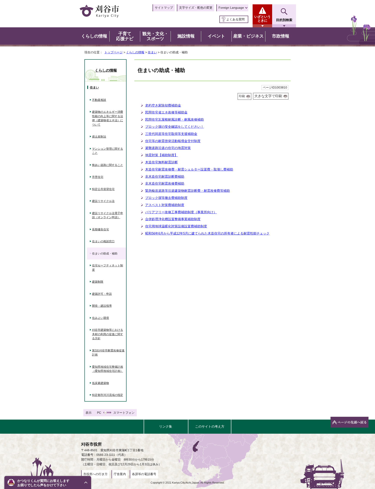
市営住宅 (97, 177)
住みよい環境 (100, 318)
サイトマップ (164, 7)
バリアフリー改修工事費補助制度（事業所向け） (181, 212)
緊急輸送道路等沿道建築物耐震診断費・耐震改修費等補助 (187, 190)
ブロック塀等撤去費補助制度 (166, 198)
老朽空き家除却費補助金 (163, 105)
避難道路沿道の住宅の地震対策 (168, 148)
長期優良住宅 (100, 229)
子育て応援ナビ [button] (124, 36)
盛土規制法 (99, 136)
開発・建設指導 (102, 305)
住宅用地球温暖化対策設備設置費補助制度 (176, 226)
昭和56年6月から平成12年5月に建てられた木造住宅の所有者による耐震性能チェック (207, 233)
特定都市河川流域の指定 (107, 395)
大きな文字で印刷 (268, 96)
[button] (47, 482)
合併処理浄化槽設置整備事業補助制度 (173, 219)
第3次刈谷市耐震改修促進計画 (108, 352)
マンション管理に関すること (107, 151)
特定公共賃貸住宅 (103, 189)
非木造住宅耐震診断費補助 (164, 176)
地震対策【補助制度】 (161, 155)
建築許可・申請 (102, 293)
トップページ (113, 52)
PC (99, 412)
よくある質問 (235, 19)
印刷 (242, 96)
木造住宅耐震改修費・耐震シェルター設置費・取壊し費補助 (189, 169)
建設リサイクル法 (103, 201)
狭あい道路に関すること (107, 165)
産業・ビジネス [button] (248, 36)
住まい (152, 52)
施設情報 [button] (186, 36)
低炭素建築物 (100, 383)
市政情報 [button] (280, 36)
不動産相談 (99, 100)
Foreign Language (231, 7)
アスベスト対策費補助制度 (164, 205)
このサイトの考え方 (209, 426)
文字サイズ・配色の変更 (195, 7)
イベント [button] (216, 36)
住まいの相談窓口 (103, 241)
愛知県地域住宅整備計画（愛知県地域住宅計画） (107, 369)
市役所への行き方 (95, 474)
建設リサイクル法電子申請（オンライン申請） (107, 215)
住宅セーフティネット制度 (107, 267)
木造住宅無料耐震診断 (161, 162)
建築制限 (97, 281)
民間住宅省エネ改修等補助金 (166, 112)
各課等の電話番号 (144, 474)
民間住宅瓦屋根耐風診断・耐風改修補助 (174, 119)
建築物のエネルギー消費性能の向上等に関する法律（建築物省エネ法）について (107, 118)
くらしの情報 (135, 52)
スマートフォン (124, 412)
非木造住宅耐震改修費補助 (164, 183)
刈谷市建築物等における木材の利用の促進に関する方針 (107, 334)
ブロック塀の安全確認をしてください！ (174, 126)
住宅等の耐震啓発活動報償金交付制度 (173, 141)
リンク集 (165, 426)
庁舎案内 (120, 474)
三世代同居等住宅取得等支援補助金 (171, 134)
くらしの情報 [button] (94, 36)
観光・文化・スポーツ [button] (155, 36)
